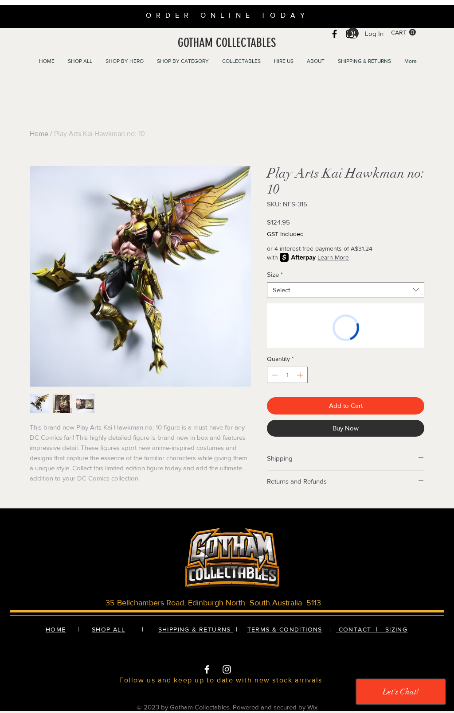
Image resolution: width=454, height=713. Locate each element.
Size (275, 274)
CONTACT (356, 629)
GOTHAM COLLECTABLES (227, 42)
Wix (312, 707)
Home (39, 133)
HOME (56, 629)
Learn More (333, 257)
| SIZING (390, 629)
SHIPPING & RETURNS (196, 629)
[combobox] (345, 290)
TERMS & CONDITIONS (284, 629)
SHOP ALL (108, 629)
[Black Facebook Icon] (334, 33)
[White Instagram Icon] (226, 669)
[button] (403, 32)
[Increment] (300, 375)
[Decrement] (273, 375)
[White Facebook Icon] (206, 669)
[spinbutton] (287, 375)
